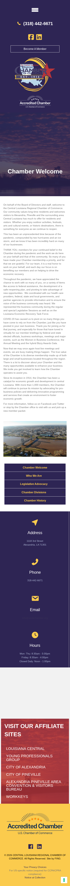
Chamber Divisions (34, 492)
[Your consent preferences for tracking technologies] (64, 880)
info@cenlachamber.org (35, 618)
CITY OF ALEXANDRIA (26, 767)
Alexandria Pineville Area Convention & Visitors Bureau (33, 785)
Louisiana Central (25, 749)
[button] (63, 476)
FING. (58, 858)
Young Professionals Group (29, 758)
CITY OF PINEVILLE (23, 774)
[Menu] (35, 10)
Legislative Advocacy (34, 484)
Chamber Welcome (35, 467)
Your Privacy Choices (35, 867)
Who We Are (34, 475)
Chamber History (35, 500)
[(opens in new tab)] (35, 101)
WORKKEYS (17, 796)
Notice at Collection (35, 877)
